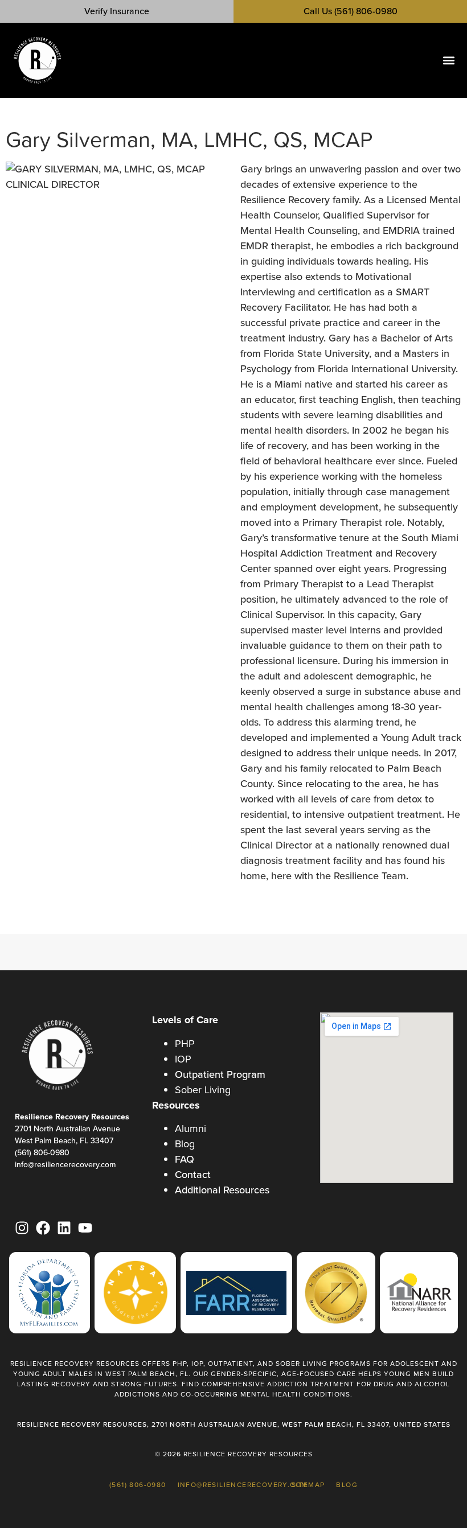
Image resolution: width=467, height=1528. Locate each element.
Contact (193, 1174)
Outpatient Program (220, 1074)
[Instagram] (22, 1228)
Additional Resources (222, 1190)
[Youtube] (85, 1228)
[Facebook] (43, 1228)
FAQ (184, 1159)
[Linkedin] (64, 1228)
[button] (448, 60)
